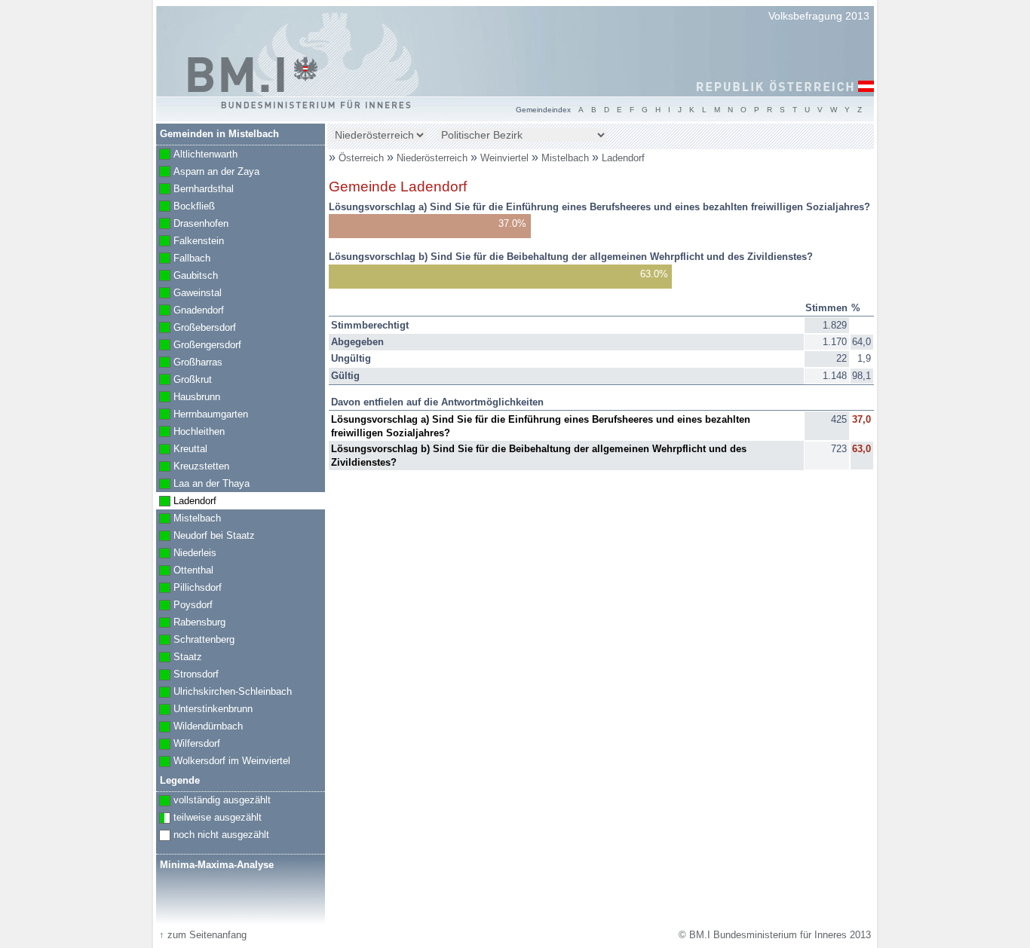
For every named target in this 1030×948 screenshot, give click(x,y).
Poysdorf (184, 606)
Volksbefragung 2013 (818, 16)
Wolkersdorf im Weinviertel (223, 762)
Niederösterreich (434, 158)
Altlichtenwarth (197, 155)
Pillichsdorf (189, 588)
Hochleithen (190, 432)
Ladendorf (623, 158)
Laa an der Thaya (203, 484)
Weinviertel (506, 158)
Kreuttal (181, 450)
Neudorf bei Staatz (205, 536)
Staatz (179, 658)
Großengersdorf (198, 346)
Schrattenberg (195, 640)
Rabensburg (190, 623)
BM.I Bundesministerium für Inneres (252, 75)
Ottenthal (184, 571)
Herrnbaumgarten (202, 415)
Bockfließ (185, 207)
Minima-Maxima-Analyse (217, 864)
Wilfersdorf (188, 744)
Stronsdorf (187, 675)
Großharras (189, 363)
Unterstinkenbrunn (204, 710)
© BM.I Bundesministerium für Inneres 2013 (775, 934)
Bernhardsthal (195, 190)
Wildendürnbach (199, 727)
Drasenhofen (192, 224)
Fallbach (183, 259)
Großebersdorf (196, 328)
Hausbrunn (188, 398)
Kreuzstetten (192, 467)
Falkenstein (190, 242)
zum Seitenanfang (203, 934)
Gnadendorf (190, 311)
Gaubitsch (187, 276)
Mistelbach (566, 158)
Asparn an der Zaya (207, 172)
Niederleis (186, 554)
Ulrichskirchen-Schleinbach (224, 692)
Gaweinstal (189, 294)
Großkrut (184, 380)
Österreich (361, 158)
